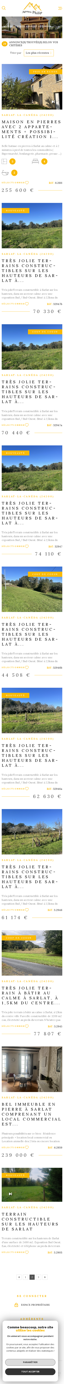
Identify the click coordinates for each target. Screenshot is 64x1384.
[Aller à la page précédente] (19, 1277)
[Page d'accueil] (32, 8)
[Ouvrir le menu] (60, 8)
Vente (21, 26)
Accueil (8, 26)
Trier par (15, 52)
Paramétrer (30, 1362)
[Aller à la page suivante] (45, 1277)
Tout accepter (30, 1371)
